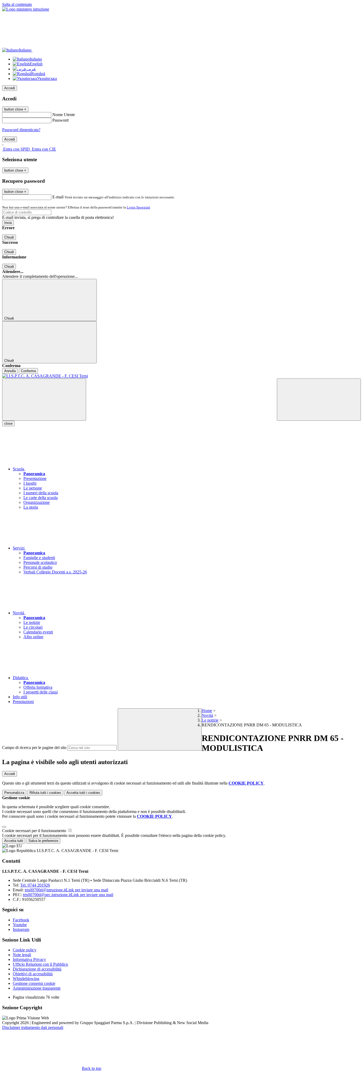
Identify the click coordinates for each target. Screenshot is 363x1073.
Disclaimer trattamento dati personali (32, 1027)
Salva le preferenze (43, 841)
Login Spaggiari (138, 207)
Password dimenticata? (21, 129)
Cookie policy (24, 950)
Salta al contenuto (17, 4)
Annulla (10, 371)
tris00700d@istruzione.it (66, 890)
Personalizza (14, 793)
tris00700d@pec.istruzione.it (68, 894)
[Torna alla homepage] (181, 376)
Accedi (9, 88)
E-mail (58, 197)
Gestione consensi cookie (34, 983)
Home (207, 710)
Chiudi (9, 237)
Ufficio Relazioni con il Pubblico (40, 964)
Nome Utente (63, 114)
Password (60, 120)
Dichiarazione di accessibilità (37, 969)
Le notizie (210, 720)
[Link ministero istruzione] (25, 9)
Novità (207, 715)
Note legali (22, 954)
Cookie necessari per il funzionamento (34, 830)
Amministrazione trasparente (37, 988)
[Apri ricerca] (319, 399)
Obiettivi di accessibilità (33, 974)
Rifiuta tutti (45, 793)
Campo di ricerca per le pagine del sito (34, 747)
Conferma (28, 371)
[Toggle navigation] (44, 399)
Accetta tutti (83, 793)
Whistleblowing (26, 978)
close (8, 423)
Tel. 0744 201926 (35, 885)
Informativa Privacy (29, 959)
